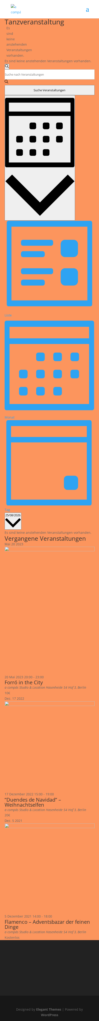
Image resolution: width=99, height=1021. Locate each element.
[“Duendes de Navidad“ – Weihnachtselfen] (50, 704)
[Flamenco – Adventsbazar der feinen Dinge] (50, 827)
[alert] (8, 41)
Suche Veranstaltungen (49, 90)
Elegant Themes (48, 1009)
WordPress (49, 1015)
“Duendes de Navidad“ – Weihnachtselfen (33, 802)
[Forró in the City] (50, 550)
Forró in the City (24, 682)
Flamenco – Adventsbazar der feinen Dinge (47, 924)
